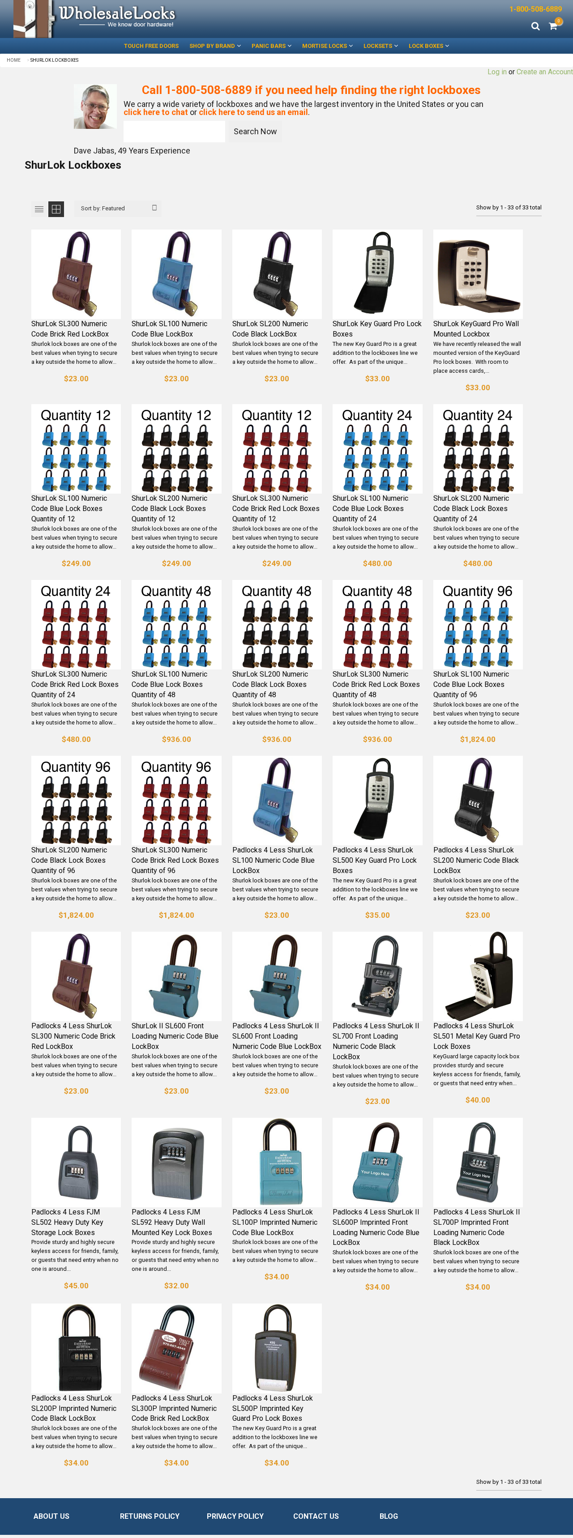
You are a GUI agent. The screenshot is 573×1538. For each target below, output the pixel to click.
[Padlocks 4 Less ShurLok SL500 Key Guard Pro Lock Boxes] (377, 800)
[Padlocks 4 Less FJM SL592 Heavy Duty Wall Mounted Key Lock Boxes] (176, 1162)
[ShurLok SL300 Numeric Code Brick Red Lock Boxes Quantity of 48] (377, 624)
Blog (389, 1516)
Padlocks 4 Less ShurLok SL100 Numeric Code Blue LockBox (273, 860)
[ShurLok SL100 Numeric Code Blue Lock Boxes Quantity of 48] (176, 624)
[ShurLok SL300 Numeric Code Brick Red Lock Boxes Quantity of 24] (76, 624)
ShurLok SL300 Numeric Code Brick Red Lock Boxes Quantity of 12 (276, 508)
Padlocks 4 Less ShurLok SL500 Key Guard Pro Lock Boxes (375, 860)
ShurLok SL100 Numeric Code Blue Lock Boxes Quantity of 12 (69, 508)
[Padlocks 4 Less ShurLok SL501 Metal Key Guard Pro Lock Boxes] (478, 976)
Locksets (377, 46)
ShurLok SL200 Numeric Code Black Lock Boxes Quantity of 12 (169, 508)
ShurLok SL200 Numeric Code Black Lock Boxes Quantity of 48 (270, 684)
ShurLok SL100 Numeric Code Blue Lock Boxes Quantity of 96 (471, 684)
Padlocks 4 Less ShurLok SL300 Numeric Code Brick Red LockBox (73, 1036)
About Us (51, 1516)
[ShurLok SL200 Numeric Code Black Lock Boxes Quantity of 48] (277, 624)
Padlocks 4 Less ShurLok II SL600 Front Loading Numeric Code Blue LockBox (276, 1036)
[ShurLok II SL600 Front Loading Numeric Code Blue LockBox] (176, 976)
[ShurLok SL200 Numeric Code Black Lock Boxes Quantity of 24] (478, 449)
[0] (553, 26)
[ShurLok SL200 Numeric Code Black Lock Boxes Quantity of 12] (176, 449)
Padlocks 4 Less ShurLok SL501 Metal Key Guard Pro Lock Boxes (476, 1036)
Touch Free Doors (151, 46)
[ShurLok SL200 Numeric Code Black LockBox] (277, 274)
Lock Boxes (426, 46)
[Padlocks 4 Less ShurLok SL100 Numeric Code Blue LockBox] (277, 800)
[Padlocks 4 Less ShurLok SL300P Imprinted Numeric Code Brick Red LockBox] (176, 1348)
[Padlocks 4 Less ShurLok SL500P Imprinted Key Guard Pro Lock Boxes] (277, 1348)
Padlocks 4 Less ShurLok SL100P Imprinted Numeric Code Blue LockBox (274, 1222)
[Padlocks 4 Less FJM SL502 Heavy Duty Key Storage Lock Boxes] (76, 1162)
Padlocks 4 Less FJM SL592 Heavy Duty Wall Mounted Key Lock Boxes (172, 1222)
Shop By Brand (212, 46)
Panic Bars (269, 46)
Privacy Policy (235, 1516)
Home (14, 60)
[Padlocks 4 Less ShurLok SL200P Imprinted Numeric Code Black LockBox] (76, 1348)
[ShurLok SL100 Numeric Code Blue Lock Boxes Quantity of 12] (76, 449)
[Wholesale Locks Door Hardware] (143, 19)
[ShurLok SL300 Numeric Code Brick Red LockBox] (76, 274)
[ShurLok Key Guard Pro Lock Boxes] (377, 274)
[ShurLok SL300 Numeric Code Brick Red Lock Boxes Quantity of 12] (277, 449)
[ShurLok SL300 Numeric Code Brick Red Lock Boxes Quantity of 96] (176, 800)
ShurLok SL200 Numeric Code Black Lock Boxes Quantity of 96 (69, 860)
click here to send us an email (253, 112)
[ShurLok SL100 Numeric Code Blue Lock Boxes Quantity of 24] (377, 449)
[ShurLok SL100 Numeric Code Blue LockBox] (176, 274)
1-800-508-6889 (535, 9)
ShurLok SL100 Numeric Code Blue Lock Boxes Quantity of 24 (370, 508)
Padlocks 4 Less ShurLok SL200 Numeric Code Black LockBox (476, 860)
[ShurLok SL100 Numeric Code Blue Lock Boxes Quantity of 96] (478, 624)
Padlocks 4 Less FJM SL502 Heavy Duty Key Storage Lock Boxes (67, 1222)
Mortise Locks (324, 46)
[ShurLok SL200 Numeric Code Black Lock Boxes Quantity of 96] (76, 800)
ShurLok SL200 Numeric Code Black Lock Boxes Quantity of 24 (471, 508)
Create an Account (545, 72)
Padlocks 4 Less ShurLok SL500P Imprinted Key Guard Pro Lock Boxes (272, 1408)
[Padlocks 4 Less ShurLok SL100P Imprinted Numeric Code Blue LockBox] (277, 1162)
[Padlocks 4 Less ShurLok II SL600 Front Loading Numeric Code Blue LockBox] (277, 976)
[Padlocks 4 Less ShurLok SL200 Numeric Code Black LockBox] (478, 800)
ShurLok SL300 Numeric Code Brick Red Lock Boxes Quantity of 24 (75, 684)
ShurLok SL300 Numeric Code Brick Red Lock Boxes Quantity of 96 (175, 860)
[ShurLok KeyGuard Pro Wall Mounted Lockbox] (478, 274)
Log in (497, 72)
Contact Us (316, 1516)
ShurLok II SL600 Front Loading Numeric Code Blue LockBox (175, 1036)
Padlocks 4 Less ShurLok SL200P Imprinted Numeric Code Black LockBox (73, 1408)
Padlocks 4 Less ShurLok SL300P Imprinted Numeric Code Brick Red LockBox (174, 1408)
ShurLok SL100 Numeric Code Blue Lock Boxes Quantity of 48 (169, 684)
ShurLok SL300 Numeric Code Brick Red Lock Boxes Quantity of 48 (376, 684)
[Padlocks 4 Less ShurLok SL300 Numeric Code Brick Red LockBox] (76, 976)
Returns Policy (150, 1516)
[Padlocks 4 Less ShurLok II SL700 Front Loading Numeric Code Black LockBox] (377, 976)
